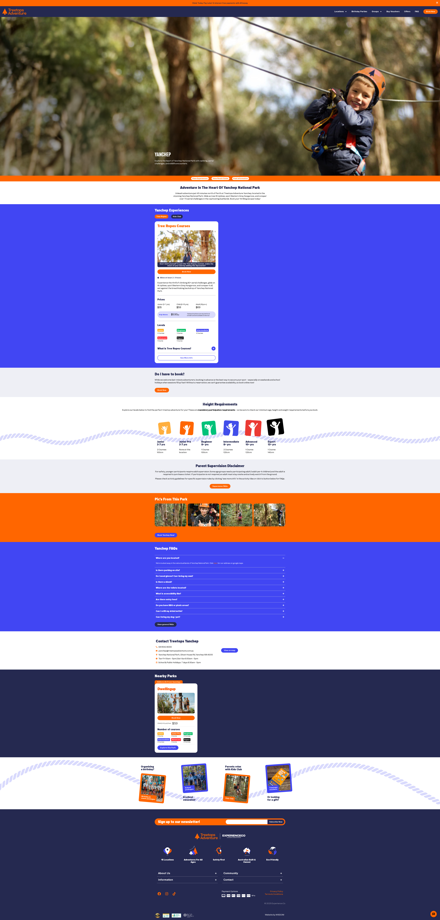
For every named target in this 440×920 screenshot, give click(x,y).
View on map (229, 650)
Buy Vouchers (393, 12)
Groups (375, 12)
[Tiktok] (174, 893)
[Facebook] (159, 893)
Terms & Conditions (274, 894)
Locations (339, 12)
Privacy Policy (276, 891)
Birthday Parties (359, 12)
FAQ (417, 12)
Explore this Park (168, 748)
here (215, 563)
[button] (157, 515)
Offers (407, 12)
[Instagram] (166, 893)
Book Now (176, 718)
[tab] (161, 216)
